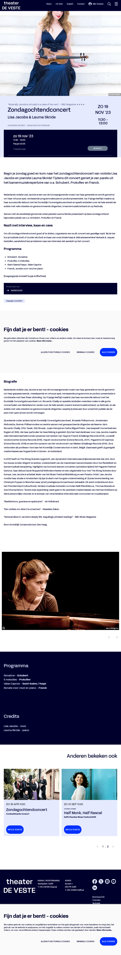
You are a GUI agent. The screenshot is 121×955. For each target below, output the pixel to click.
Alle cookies (108, 352)
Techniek (96, 903)
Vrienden (96, 900)
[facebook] (94, 881)
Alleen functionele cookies (55, 352)
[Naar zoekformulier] (109, 4)
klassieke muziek (16, 125)
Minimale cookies (85, 352)
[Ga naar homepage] (11, 5)
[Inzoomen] (4, 628)
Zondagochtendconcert (26, 810)
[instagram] (107, 881)
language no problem (38, 125)
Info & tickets (15, 829)
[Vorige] (109, 637)
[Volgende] (117, 637)
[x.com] (101, 881)
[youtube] (113, 881)
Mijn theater (98, 4)
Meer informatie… (45, 341)
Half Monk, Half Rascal (83, 813)
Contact (81, 4)
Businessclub (98, 897)
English (70, 4)
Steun (49, 4)
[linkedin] (94, 887)
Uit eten (59, 4)
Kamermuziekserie (17, 290)
